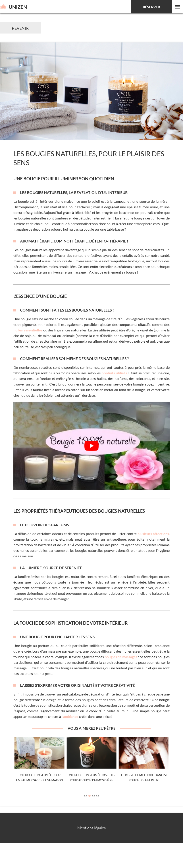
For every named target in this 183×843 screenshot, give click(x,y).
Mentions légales (91, 827)
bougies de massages (121, 657)
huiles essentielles (27, 330)
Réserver (151, 7)
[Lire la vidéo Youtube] (91, 446)
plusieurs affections (153, 533)
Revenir (20, 28)
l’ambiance (70, 716)
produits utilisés (114, 373)
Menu (177, 6)
